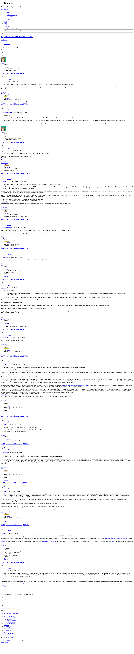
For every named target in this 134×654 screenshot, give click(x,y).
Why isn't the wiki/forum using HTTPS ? (17, 37)
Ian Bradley (10, 637)
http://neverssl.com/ (8, 579)
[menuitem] (12, 15)
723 (8, 67)
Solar (2, 265)
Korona (2, 512)
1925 (8, 167)
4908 (8, 242)
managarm (3, 541)
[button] (4, 52)
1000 (8, 516)
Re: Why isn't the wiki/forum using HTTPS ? (15, 73)
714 (8, 549)
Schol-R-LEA (4, 163)
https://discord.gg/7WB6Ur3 (49, 541)
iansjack (3, 238)
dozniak (2, 63)
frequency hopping (83, 385)
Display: (4, 594)
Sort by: (14, 594)
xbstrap (114, 541)
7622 (8, 269)
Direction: (25, 594)
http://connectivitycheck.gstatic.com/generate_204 (117, 538)
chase (2, 546)
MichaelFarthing (5, 94)
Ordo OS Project (5, 202)
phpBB (8, 640)
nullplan (3, 435)
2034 (8, 439)
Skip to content (4, 9)
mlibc (69, 541)
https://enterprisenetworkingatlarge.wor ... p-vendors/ (23, 583)
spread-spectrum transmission (69, 385)
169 (8, 98)
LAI (101, 541)
